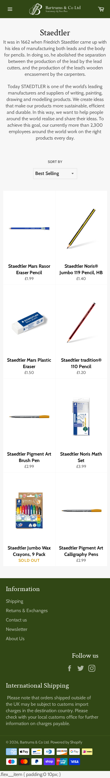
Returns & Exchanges (27, 610)
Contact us (16, 620)
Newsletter (16, 629)
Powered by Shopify (66, 742)
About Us (15, 638)
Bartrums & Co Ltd (34, 742)
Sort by (55, 161)
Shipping (14, 601)
